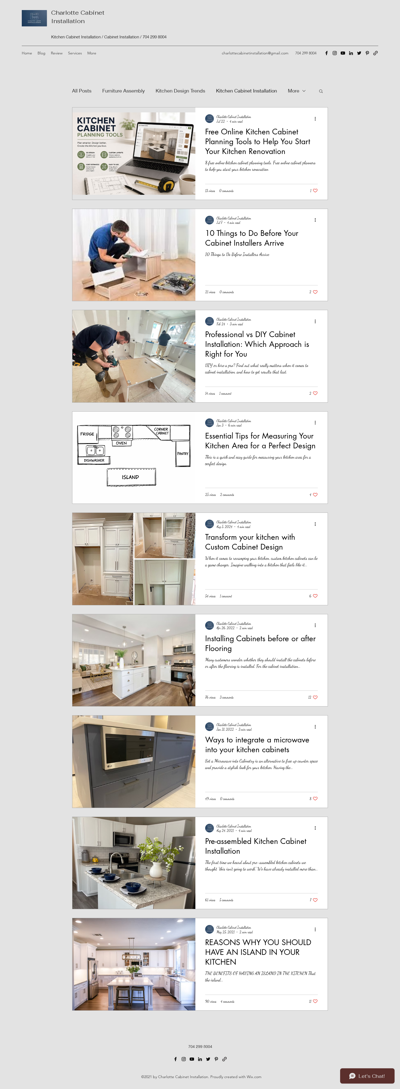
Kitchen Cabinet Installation (246, 91)
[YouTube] (343, 53)
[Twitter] (359, 53)
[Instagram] (334, 53)
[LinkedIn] (351, 53)
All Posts (81, 91)
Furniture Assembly (123, 91)
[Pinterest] (367, 53)
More (293, 91)
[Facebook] (326, 53)
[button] (56, 53)
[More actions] (317, 118)
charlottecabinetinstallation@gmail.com (255, 53)
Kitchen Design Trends (180, 91)
